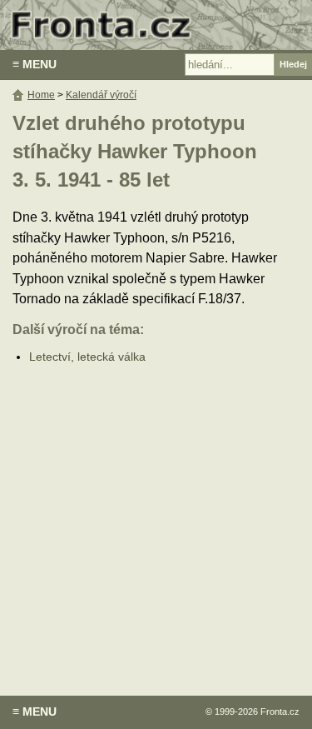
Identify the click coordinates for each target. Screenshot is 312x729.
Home (41, 95)
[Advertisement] (156, 518)
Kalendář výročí (101, 95)
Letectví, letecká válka (87, 357)
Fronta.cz (280, 712)
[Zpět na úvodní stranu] (156, 25)
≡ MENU (34, 64)
